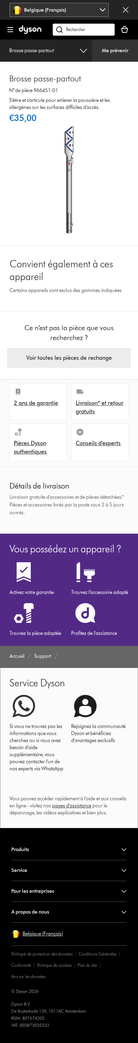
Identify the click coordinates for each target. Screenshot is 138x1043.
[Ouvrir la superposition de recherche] (84, 30)
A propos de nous (30, 912)
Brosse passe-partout (31, 51)
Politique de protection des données (42, 954)
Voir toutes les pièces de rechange (69, 357)
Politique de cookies (54, 965)
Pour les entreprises (32, 891)
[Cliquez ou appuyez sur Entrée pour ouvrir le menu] (10, 29)
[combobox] (59, 10)
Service (19, 870)
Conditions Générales (97, 954)
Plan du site (87, 965)
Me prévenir (115, 51)
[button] (37, 934)
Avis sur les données (28, 976)
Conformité (21, 965)
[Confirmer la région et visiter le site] (125, 10)
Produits (20, 850)
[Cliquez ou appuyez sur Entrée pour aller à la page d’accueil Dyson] (30, 32)
